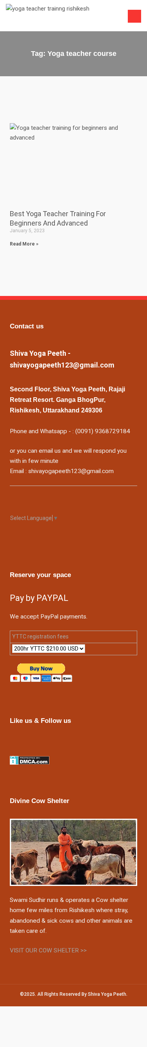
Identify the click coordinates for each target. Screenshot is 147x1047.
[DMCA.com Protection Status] (29, 760)
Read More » (24, 244)
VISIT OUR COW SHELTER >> (48, 950)
